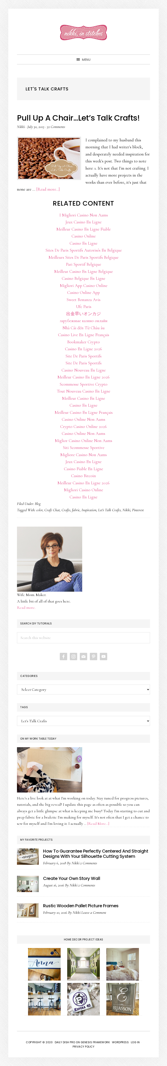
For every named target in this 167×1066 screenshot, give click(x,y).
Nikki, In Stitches (83, 32)
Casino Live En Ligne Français (83, 334)
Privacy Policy (83, 1046)
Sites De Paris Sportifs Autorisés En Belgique (83, 250)
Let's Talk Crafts (109, 510)
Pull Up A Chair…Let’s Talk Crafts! (78, 117)
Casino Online (84, 236)
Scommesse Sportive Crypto (83, 384)
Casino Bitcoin (83, 475)
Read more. (26, 607)
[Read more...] (48, 189)
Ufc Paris (83, 306)
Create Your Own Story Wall (71, 878)
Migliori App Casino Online (83, 285)
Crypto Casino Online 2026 (83, 426)
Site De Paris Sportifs (83, 356)
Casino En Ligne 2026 (83, 349)
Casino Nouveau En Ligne (84, 370)
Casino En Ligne (83, 243)
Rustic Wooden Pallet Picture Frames (81, 906)
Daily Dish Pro (65, 1042)
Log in (135, 1042)
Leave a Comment (93, 912)
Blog (38, 503)
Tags (24, 707)
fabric (76, 510)
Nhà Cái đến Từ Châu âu (83, 328)
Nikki (126, 510)
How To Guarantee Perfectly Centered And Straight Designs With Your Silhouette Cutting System (95, 853)
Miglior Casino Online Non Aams (83, 440)
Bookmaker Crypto (83, 342)
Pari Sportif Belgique (83, 264)
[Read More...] (98, 823)
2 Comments (88, 863)
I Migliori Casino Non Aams (83, 215)
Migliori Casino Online (83, 490)
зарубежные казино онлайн (83, 320)
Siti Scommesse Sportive (83, 447)
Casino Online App (83, 292)
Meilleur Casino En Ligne (83, 398)
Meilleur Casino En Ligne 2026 (83, 377)
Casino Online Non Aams (83, 419)
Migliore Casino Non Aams (83, 454)
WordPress (120, 1042)
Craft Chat (52, 510)
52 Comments (56, 126)
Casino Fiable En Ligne (83, 469)
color (39, 510)
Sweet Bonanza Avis (83, 299)
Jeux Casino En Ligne (83, 222)
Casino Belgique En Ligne (83, 278)
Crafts (66, 510)
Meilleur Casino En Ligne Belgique (83, 271)
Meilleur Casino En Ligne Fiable (83, 229)
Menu (86, 59)
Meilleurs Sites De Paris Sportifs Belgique (83, 257)
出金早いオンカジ (83, 313)
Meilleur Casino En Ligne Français (84, 412)
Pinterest (138, 510)
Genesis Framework (95, 1042)
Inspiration (89, 510)
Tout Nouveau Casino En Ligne (83, 391)
